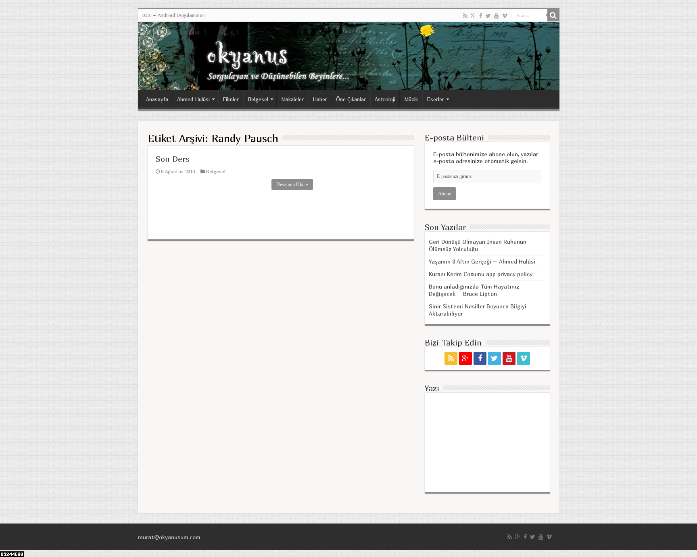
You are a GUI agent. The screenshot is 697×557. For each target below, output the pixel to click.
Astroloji (385, 99)
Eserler (435, 99)
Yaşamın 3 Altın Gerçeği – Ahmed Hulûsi (482, 261)
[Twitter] (488, 16)
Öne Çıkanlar (351, 99)
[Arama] (553, 15)
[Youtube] (496, 16)
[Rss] (465, 16)
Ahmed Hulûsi (193, 99)
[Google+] (473, 16)
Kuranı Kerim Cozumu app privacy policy (480, 273)
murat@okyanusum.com (169, 537)
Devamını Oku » (292, 184)
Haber (320, 99)
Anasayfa (157, 99)
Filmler (231, 99)
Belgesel (258, 99)
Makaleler (292, 99)
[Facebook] (480, 16)
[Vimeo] (504, 16)
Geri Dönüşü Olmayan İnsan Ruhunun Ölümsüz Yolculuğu (477, 245)
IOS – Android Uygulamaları (174, 15)
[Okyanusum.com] (348, 56)
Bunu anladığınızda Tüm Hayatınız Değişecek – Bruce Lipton (474, 290)
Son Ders (173, 158)
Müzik (411, 99)
